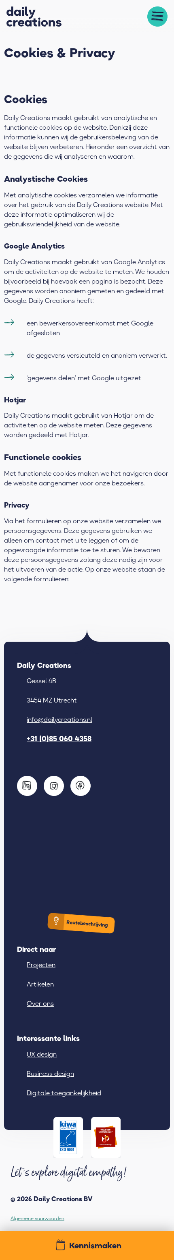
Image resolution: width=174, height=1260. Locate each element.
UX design (42, 1054)
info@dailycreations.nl (59, 719)
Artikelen (40, 984)
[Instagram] (54, 786)
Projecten (41, 965)
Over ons (40, 1003)
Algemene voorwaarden (37, 1218)
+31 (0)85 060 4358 (59, 738)
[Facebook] (80, 786)
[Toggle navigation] (157, 16)
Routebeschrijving (87, 923)
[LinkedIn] (27, 786)
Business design (50, 1073)
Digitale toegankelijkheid (64, 1093)
